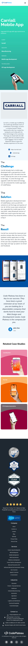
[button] (25, 3)
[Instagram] (16, 642)
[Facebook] (11, 642)
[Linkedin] (6, 642)
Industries (14, 580)
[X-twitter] (21, 642)
